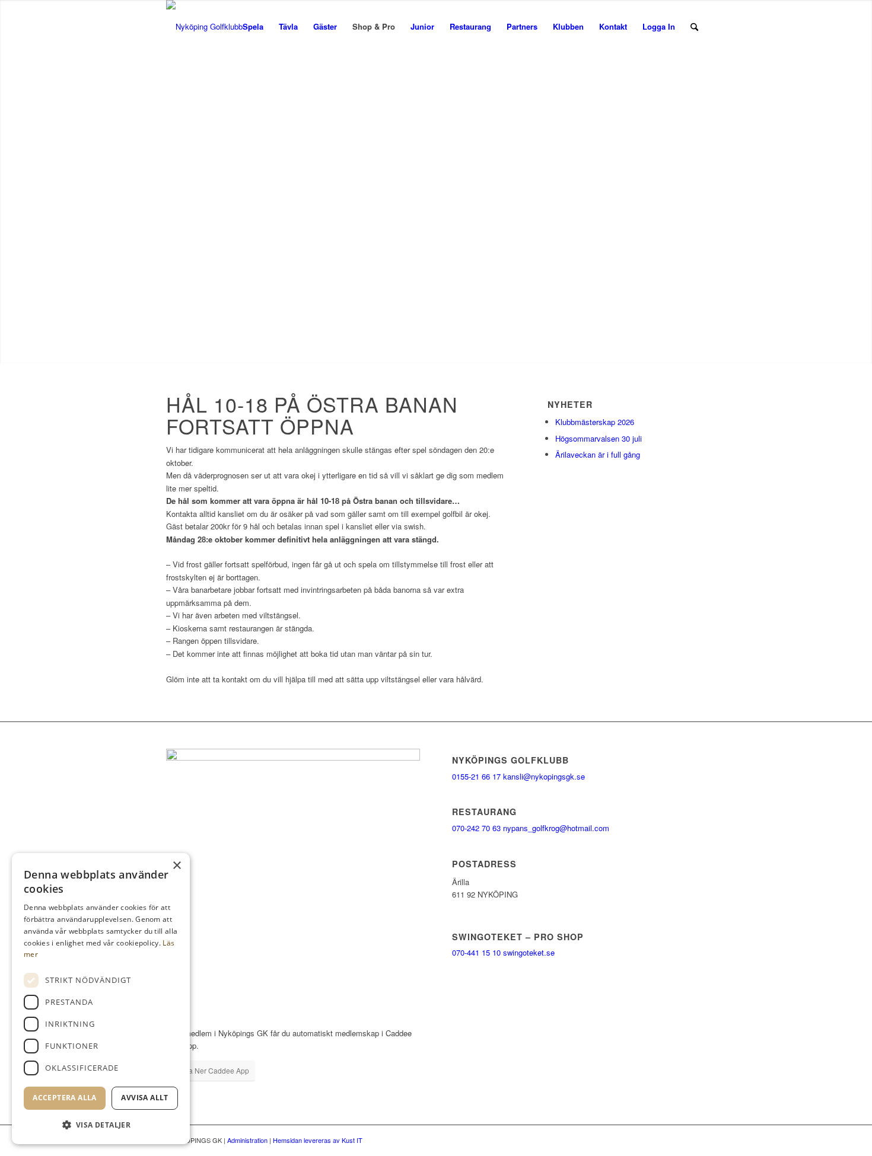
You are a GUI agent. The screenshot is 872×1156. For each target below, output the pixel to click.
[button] (101, 1124)
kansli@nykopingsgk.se (544, 776)
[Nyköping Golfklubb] (204, 26)
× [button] (176, 865)
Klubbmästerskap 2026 (594, 421)
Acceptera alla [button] (65, 1098)
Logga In (658, 26)
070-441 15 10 (476, 952)
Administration (247, 1140)
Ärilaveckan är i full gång (597, 454)
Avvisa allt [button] (144, 1098)
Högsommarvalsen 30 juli (598, 438)
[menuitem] (253, 26)
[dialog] (101, 998)
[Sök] (694, 26)
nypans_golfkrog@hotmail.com (556, 828)
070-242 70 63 (476, 828)
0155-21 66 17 (476, 776)
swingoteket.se (529, 952)
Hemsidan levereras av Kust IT (317, 1140)
